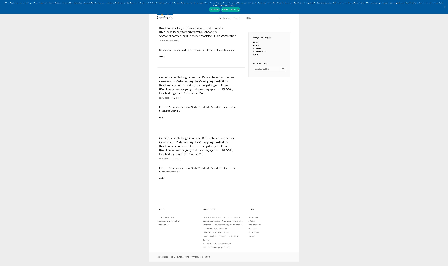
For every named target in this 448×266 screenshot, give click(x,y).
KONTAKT (206, 257)
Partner (251, 236)
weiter (162, 56)
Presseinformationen (166, 217)
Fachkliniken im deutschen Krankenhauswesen (221, 217)
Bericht (256, 45)
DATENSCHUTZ (183, 257)
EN (279, 17)
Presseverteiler (163, 225)
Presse (176, 41)
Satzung (251, 221)
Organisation (253, 232)
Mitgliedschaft (254, 228)
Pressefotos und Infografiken (169, 221)
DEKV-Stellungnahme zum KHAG (215, 232)
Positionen (224, 17)
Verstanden (214, 9)
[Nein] (445, 7)
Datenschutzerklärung (230, 9)
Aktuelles (256, 42)
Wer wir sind (253, 217)
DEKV (173, 257)
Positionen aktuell (260, 51)
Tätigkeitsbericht (254, 225)
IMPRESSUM (195, 257)
